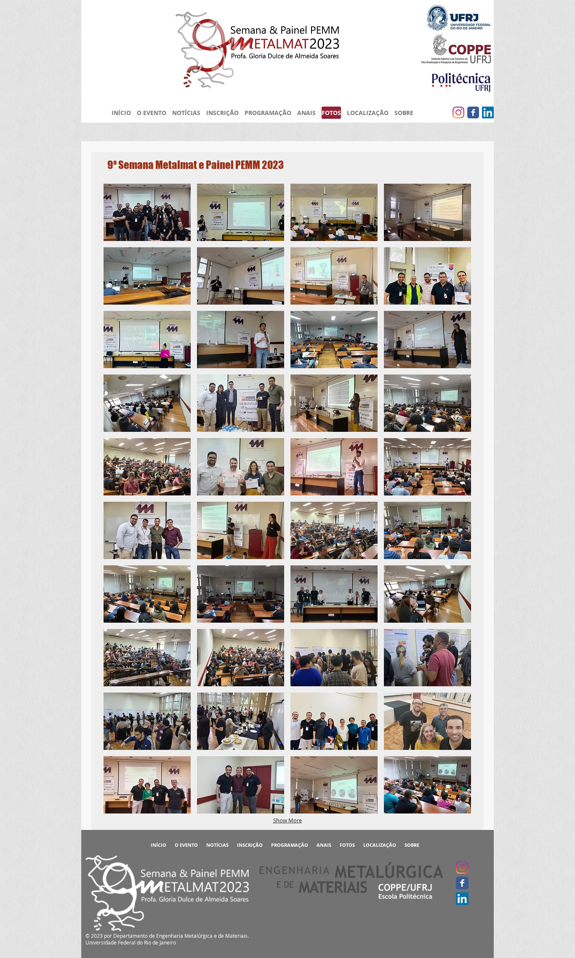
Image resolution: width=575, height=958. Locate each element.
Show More (287, 820)
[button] (147, 212)
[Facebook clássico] (473, 112)
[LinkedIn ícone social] (488, 112)
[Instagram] (458, 112)
